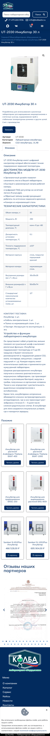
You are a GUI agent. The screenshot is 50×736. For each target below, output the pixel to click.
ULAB (35, 142)
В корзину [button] (12, 555)
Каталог (7, 687)
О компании (10, 683)
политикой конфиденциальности (33, 730)
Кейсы (6, 696)
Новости (7, 700)
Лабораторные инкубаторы (26, 40)
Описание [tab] (10, 148)
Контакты (8, 705)
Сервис (7, 691)
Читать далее (12, 462)
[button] (42, 26)
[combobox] (16, 14)
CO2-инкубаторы (24, 142)
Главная (4, 37)
